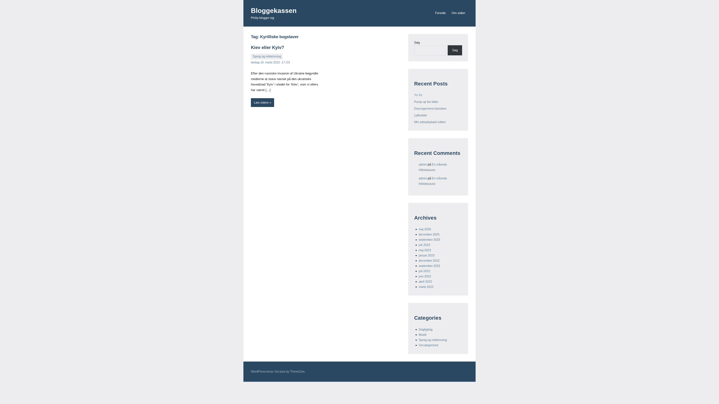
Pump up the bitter (426, 101)
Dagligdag (426, 329)
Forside (440, 13)
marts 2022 (426, 286)
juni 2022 (425, 276)
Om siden (458, 13)
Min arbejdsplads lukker (430, 122)
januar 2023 (427, 255)
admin (423, 164)
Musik (423, 334)
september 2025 (429, 239)
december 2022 (429, 260)
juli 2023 (424, 245)
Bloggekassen (274, 10)
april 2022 (425, 281)
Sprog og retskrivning (267, 56)
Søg (417, 42)
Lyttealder (420, 115)
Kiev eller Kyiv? (267, 47)
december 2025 (429, 234)
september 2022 (429, 265)
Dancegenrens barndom (430, 108)
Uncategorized (428, 345)
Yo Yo (418, 95)
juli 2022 (424, 271)
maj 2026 (425, 229)
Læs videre (261, 102)
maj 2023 (425, 250)
